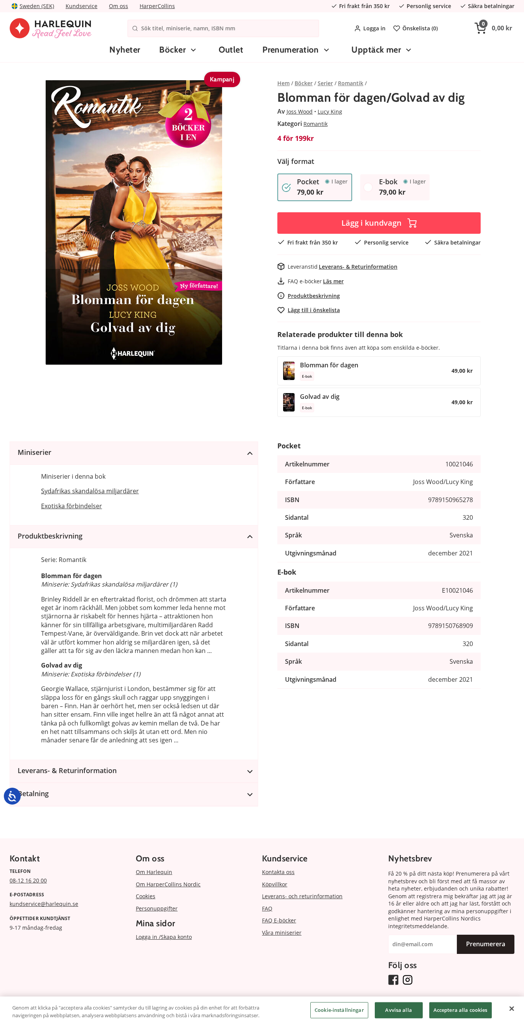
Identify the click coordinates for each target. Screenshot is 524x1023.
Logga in (374, 28)
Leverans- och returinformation (302, 896)
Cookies (145, 896)
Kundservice (81, 6)
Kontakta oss (278, 872)
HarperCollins (157, 6)
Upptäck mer (376, 50)
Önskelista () (420, 28)
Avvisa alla (398, 1009)
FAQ (267, 908)
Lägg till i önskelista (314, 310)
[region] (262, 1010)
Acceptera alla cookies (460, 1009)
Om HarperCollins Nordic (168, 884)
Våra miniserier (282, 932)
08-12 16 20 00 (28, 880)
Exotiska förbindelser (71, 506)
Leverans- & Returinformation (358, 266)
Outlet (231, 50)
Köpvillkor (274, 884)
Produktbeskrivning (314, 295)
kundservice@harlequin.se (44, 903)
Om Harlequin (154, 872)
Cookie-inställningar (339, 1009)
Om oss (118, 6)
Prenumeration (290, 50)
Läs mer (333, 281)
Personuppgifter (157, 908)
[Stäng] (511, 1008)
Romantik (315, 123)
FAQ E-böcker (279, 920)
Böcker (172, 50)
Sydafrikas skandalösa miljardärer (90, 491)
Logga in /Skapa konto (164, 936)
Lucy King (330, 111)
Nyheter (124, 50)
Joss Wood (300, 111)
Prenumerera (485, 944)
